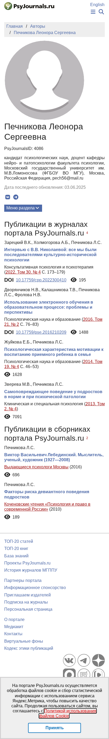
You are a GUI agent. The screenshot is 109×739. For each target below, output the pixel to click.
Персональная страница (28, 609)
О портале (14, 619)
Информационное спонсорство (35, 587)
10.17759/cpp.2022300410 (41, 280)
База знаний (16, 556)
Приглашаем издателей (27, 595)
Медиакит (13, 626)
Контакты (13, 634)
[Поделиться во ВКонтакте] (7, 197)
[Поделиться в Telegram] (15, 197)
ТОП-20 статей (18, 541)
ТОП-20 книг (16, 548)
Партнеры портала (23, 580)
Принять (55, 728)
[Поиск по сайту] (101, 12)
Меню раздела (20, 208)
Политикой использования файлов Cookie (68, 713)
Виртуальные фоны (23, 641)
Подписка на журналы (26, 602)
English (97, 4)
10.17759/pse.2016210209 (41, 332)
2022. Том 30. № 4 (23, 272)
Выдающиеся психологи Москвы (36, 467)
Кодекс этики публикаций (28, 648)
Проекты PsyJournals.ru (27, 563)
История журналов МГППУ (30, 570)
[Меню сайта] (93, 12)
